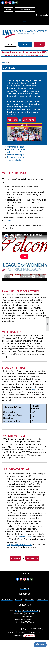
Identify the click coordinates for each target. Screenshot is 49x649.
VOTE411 (10, 44)
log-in (34, 389)
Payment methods (15, 157)
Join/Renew (25, 44)
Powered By (18, 635)
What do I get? (14, 152)
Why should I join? (15, 146)
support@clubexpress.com (19, 544)
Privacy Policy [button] (36, 632)
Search (8, 9)
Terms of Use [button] (23, 632)
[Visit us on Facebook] (2, 2)
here (9, 220)
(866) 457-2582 (25, 536)
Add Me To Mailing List (24, 9)
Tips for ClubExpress (17, 160)
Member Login (42, 15)
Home (3, 63)
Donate (39, 44)
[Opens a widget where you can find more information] (40, 645)
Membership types (16, 154)
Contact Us (16, 629)
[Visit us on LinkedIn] (13, 2)
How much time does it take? (20, 149)
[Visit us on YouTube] (6, 2)
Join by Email (29, 119)
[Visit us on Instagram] (9, 2)
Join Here (12, 119)
